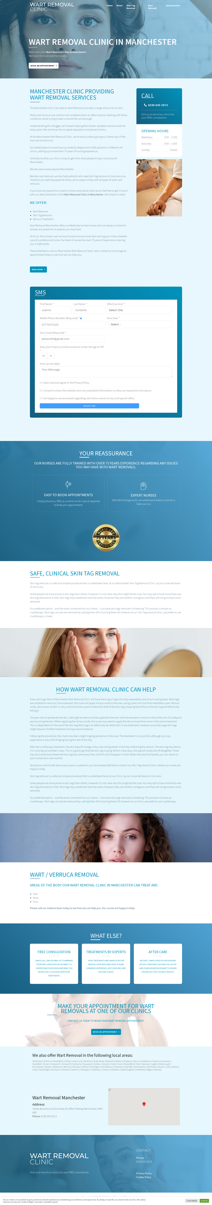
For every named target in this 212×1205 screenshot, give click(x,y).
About (120, 5)
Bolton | (119, 1061)
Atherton (87, 1061)
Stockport (55, 1069)
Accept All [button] (204, 1201)
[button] (144, 1104)
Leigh (153, 1064)
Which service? (115, 304)
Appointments (173, 5)
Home (110, 5)
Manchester (37, 1066)
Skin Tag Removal (130, 7)
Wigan (149, 1069)
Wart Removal (152, 7)
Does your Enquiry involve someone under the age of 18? (72, 347)
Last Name (79, 304)
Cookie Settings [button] (192, 1201)
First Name (46, 304)
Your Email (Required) (52, 332)
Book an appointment (42, 65)
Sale (168, 1066)
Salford (175, 1066)
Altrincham (37, 1061)
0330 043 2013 (158, 105)
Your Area (112, 318)
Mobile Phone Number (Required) (59, 318)
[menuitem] (110, 7)
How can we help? (50, 363)
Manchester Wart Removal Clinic (54, 136)
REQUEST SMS (89, 406)
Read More (37, 269)
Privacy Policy (81, 382)
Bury (136, 1061)
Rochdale (151, 1066)
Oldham (85, 1066)
